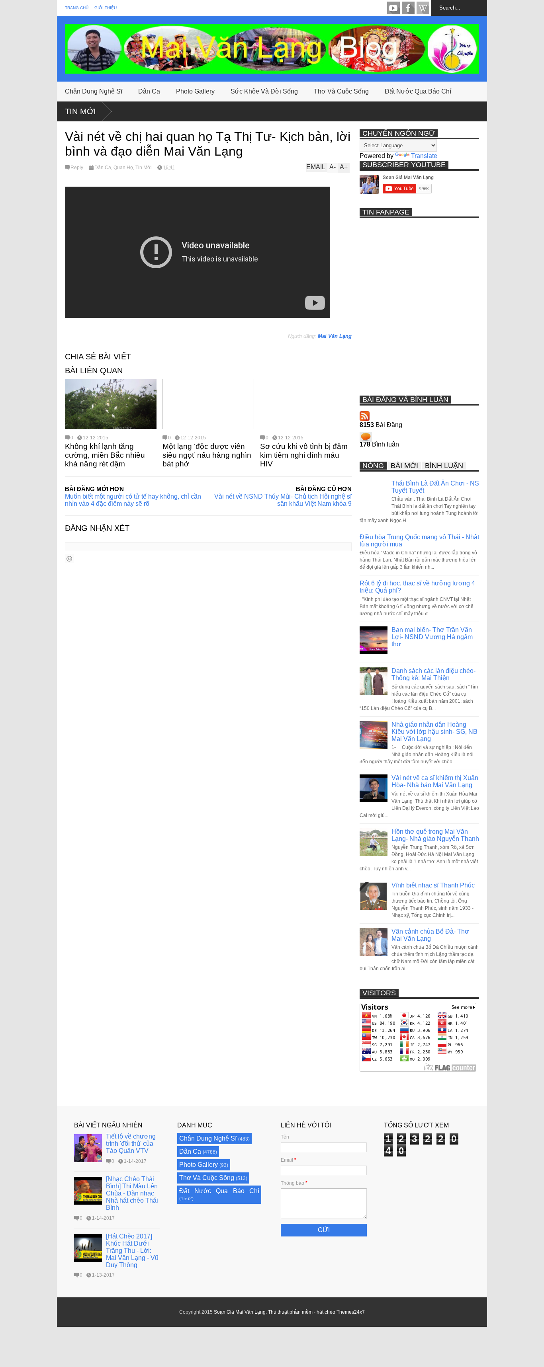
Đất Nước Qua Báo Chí (418, 91)
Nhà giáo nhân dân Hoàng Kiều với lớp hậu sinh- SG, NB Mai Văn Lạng (434, 731)
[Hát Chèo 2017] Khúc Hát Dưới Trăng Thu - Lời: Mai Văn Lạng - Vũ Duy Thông (132, 1250)
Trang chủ (76, 8)
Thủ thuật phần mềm (290, 1312)
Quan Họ (123, 167)
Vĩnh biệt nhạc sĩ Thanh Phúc (433, 885)
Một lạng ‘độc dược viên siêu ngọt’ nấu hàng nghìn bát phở (206, 455)
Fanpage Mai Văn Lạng (408, 8)
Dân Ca (149, 91)
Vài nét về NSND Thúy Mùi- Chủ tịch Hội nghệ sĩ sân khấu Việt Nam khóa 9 (283, 500)
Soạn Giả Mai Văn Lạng (240, 1312)
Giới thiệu (105, 8)
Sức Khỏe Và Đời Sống (264, 91)
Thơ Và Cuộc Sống (341, 91)
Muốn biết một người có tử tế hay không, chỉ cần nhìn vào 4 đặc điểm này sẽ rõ (133, 500)
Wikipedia (423, 8)
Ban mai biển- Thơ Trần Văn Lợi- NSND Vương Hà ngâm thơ (432, 636)
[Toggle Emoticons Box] (69, 558)
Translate (424, 155)
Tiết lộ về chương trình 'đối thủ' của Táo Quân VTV (131, 1143)
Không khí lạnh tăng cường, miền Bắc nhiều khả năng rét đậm (105, 455)
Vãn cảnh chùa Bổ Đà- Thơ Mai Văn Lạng (430, 935)
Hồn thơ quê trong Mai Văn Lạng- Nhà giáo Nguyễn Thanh (435, 835)
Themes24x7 (351, 1312)
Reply (76, 167)
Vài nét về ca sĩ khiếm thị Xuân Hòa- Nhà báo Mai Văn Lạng (434, 781)
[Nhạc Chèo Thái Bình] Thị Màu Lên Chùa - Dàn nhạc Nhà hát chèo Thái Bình (132, 1193)
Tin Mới (80, 111)
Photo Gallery (195, 91)
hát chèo (326, 1312)
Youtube (393, 8)
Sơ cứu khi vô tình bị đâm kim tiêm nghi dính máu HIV (304, 455)
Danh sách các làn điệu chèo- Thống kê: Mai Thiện (433, 674)
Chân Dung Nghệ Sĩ (93, 91)
